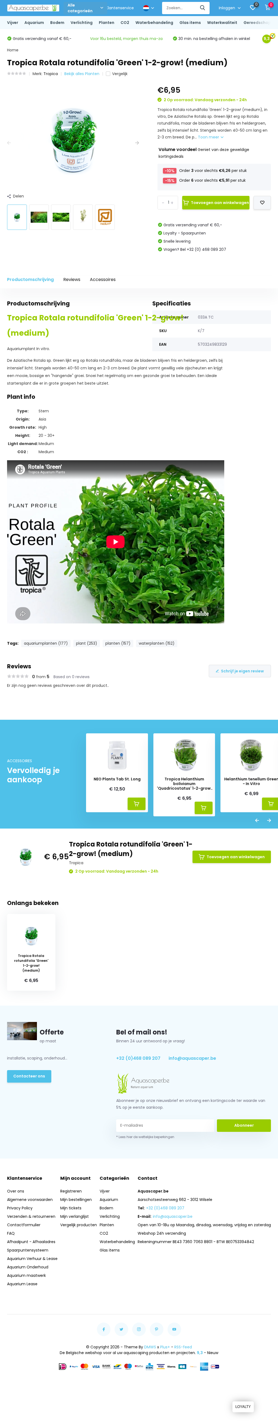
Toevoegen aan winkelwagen (220, 202)
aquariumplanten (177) (46, 643)
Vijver (12, 22)
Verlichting (82, 22)
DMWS (150, 1347)
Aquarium (34, 22)
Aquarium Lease (22, 1284)
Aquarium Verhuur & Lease (32, 1258)
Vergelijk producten (78, 1225)
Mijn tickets (70, 1208)
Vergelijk (120, 73)
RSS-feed (183, 1347)
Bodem (57, 22)
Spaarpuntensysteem (27, 1250)
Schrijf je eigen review (242, 671)
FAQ (11, 1233)
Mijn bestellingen (76, 1199)
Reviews (71, 279)
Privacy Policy (20, 1208)
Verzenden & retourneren (31, 1216)
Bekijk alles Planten (81, 73)
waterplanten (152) (157, 643)
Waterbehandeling (154, 22)
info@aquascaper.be (192, 1058)
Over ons (15, 1191)
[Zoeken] (203, 8)
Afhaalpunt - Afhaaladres (31, 1241)
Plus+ (165, 1347)
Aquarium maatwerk (26, 1275)
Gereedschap (257, 22)
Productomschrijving (30, 279)
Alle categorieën (80, 8)
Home (12, 50)
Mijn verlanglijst (74, 1216)
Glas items (190, 22)
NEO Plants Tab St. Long (117, 779)
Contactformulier (23, 1225)
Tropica (50, 73)
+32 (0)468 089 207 (138, 1058)
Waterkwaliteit (222, 22)
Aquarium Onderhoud (27, 1267)
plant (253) (86, 643)
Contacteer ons (29, 1076)
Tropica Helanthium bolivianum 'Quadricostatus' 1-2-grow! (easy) (184, 783)
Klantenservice (120, 8)
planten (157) (118, 643)
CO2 (125, 22)
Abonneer (244, 1125)
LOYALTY (243, 1407)
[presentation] (9, 143)
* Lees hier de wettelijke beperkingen (145, 1137)
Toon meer (209, 137)
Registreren (71, 1191)
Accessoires (103, 279)
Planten (106, 22)
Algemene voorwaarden (30, 1199)
